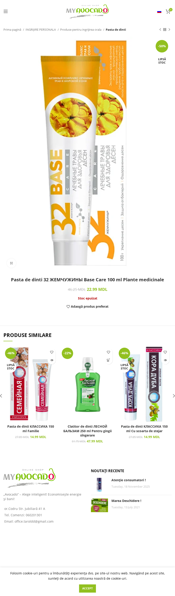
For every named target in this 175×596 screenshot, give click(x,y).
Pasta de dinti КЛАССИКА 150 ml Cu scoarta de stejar (144, 428)
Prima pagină (12, 29)
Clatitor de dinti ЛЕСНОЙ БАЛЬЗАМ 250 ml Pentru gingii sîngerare (87, 430)
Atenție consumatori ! (128, 480)
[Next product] (169, 29)
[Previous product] (160, 29)
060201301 (34, 515)
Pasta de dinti (116, 29)
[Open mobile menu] (5, 11)
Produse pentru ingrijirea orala (81, 29)
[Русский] (159, 11)
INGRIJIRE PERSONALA (41, 29)
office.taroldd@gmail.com (34, 521)
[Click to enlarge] (11, 263)
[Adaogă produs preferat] (52, 352)
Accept (87, 588)
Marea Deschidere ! (126, 501)
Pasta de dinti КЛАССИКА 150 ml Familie (30, 428)
